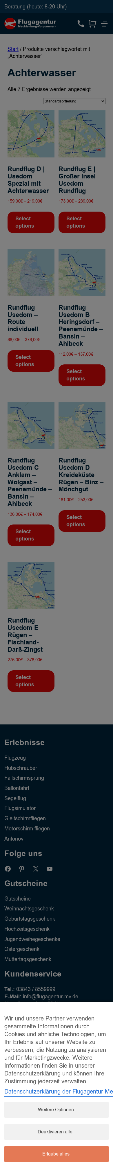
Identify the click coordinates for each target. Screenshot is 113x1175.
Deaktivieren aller (56, 1132)
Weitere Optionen (56, 1110)
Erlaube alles (56, 1154)
